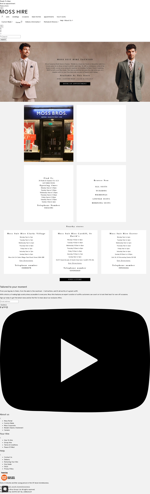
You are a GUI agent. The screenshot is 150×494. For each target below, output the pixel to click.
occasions (25, 17)
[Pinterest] (5, 307)
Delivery (7, 459)
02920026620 (75, 271)
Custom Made (9, 423)
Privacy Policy (8, 469)
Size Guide (8, 464)
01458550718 (26, 268)
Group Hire (8, 442)
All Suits (101, 187)
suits (7, 17)
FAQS (6, 466)
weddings (15, 17)
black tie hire (36, 17)
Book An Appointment (75, 84)
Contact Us (8, 457)
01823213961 (48, 208)
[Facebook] (1, 307)
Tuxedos (101, 191)
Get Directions (48, 183)
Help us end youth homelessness (15, 486)
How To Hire (8, 440)
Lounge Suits (101, 199)
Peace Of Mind (9, 447)
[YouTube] (75, 412)
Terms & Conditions (11, 445)
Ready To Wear (5, 1)
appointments (49, 17)
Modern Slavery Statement (13, 428)
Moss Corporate (10, 425)
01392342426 (124, 268)
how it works (61, 17)
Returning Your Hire (11, 462)
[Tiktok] (3, 307)
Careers (7, 430)
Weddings (101, 195)
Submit (4, 304)
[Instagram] (7, 307)
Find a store (4, 6)
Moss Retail (8, 421)
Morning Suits (101, 203)
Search (3, 40)
